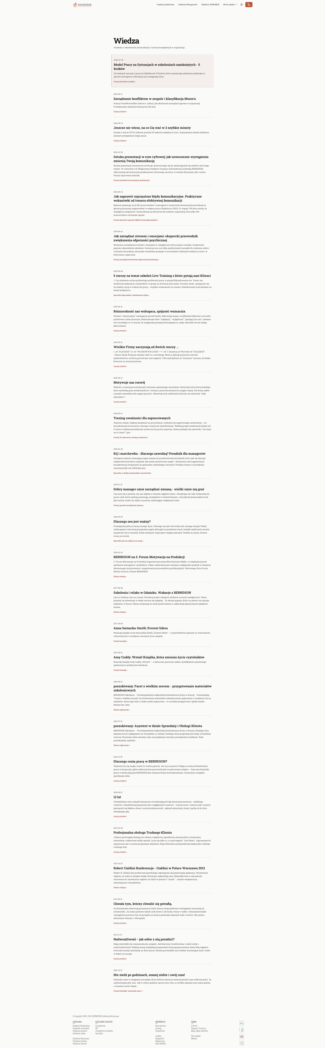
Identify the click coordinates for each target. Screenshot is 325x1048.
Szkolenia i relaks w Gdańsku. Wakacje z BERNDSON (152, 593)
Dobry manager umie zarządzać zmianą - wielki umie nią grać (159, 489)
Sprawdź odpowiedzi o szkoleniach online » (131, 295)
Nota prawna (160, 1026)
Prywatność (160, 1031)
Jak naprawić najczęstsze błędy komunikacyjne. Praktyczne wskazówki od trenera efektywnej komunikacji (158, 198)
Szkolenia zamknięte (81, 1028)
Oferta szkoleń (229, 4)
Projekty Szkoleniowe (165, 4)
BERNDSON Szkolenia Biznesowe (106, 1016)
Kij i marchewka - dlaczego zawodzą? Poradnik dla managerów (159, 453)
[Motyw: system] (241, 4)
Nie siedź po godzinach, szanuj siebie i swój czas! (149, 975)
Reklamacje (160, 1041)
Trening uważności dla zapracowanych (142, 418)
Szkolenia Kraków (80, 1041)
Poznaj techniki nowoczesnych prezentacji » (132, 180)
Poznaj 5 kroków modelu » (125, 81)
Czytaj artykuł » (120, 111)
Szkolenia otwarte (80, 1031)
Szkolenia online (79, 1033)
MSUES (163, 1043)
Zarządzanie (100, 1026)
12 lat (117, 797)
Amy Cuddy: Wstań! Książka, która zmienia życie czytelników (159, 657)
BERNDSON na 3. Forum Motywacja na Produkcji (149, 557)
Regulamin (159, 1038)
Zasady (158, 1028)
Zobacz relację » (120, 576)
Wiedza (194, 1038)
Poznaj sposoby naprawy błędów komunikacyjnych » (136, 220)
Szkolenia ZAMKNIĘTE (210, 4)
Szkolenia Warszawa (81, 1038)
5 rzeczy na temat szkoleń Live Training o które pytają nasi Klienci (162, 276)
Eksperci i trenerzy (198, 1028)
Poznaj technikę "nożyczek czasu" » (128, 991)
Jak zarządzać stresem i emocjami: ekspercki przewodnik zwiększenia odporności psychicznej (156, 238)
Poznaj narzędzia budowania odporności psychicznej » (136, 259)
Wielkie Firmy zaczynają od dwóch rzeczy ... (146, 347)
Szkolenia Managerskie (187, 4)
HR (96, 1028)
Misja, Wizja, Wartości (199, 1031)
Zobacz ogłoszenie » (122, 709)
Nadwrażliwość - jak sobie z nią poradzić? (144, 939)
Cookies (158, 1036)
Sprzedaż (99, 1033)
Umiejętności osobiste (104, 1031)
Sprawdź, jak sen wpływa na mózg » (129, 541)
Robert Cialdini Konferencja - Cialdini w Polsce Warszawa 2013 (159, 868)
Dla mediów (196, 1036)
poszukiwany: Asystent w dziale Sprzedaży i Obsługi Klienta (158, 726)
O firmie (194, 1026)
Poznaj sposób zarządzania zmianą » (129, 505)
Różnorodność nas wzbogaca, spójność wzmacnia (149, 311)
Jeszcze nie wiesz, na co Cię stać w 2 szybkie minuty (152, 128)
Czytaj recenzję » (120, 641)
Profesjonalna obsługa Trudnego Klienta (143, 832)
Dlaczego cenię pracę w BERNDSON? (140, 761)
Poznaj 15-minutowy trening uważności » (131, 437)
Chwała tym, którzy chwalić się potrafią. (143, 904)
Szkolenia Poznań (80, 1043)
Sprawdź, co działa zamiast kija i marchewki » (133, 473)
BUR (157, 1043)
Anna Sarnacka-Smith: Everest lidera (141, 628)
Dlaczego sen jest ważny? (132, 521)
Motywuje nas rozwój (129, 382)
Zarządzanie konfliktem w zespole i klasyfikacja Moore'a (155, 99)
